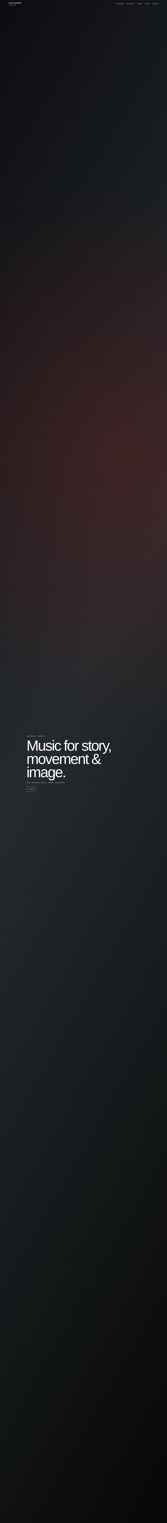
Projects (120, 3)
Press (139, 3)
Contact (155, 3)
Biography (131, 3)
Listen (147, 3)
